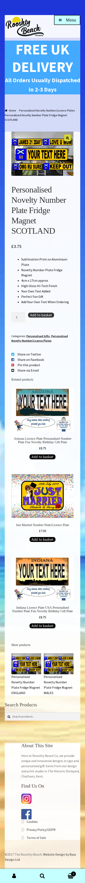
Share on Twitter (29, 354)
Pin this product (29, 365)
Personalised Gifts (38, 336)
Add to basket (41, 315)
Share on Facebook (31, 360)
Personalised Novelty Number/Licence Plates (47, 110)
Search (42, 876)
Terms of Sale (36, 838)
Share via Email (28, 370)
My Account (14, 876)
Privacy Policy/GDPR (41, 830)
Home (12, 110)
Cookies (32, 822)
